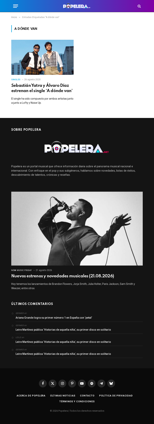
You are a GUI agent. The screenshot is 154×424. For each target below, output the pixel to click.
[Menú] (15, 6)
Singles (15, 79)
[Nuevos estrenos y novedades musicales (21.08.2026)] (77, 229)
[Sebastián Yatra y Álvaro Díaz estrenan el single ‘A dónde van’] (42, 57)
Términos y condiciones (77, 401)
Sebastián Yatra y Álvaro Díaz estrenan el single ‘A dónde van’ (41, 88)
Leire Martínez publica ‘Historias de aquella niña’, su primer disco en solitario (63, 329)
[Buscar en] (139, 6)
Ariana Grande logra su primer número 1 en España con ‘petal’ (54, 317)
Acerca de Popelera (31, 395)
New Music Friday (21, 270)
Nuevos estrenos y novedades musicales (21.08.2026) (62, 276)
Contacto (87, 395)
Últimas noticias (62, 395)
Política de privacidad (116, 395)
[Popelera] (77, 6)
